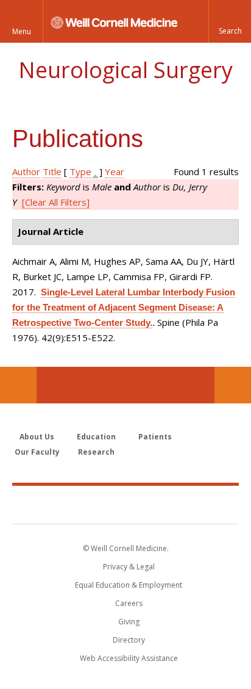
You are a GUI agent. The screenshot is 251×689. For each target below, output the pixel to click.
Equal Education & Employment (128, 585)
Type (80, 171)
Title (52, 171)
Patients (155, 436)
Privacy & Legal (129, 566)
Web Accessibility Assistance (129, 658)
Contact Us (232, 385)
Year (114, 171)
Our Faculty (37, 452)
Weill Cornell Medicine (125, 504)
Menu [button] (21, 31)
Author (26, 171)
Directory (129, 640)
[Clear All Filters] (56, 202)
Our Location (18, 385)
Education (96, 436)
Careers (129, 603)
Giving (129, 621)
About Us (36, 436)
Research (96, 452)
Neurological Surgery (125, 70)
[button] (229, 21)
